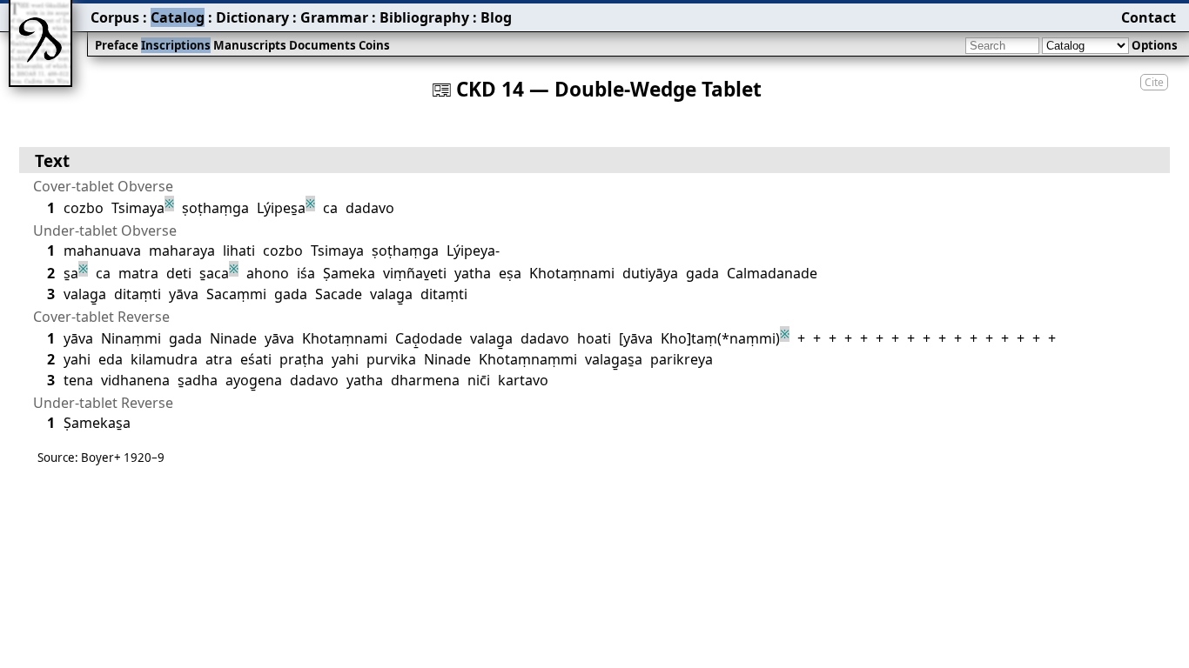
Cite (1154, 82)
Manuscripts (249, 45)
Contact (1148, 17)
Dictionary (252, 17)
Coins (374, 45)
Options (1155, 45)
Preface (116, 45)
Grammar (334, 17)
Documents (322, 45)
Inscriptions (176, 45)
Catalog (178, 17)
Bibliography (424, 17)
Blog (496, 17)
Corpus (115, 17)
